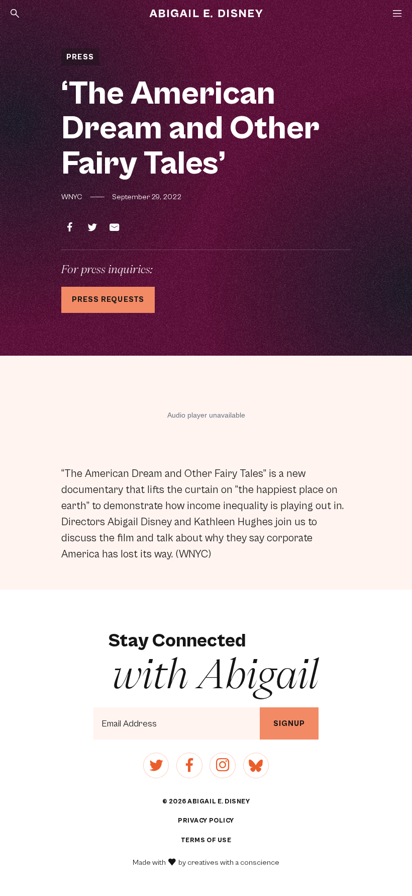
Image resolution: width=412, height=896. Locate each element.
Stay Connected (213, 661)
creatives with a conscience (233, 862)
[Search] (15, 13)
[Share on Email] (114, 227)
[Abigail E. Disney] (206, 13)
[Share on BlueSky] (256, 765)
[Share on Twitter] (92, 227)
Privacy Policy (206, 821)
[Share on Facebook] (69, 227)
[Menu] (397, 13)
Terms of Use (206, 840)
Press (79, 57)
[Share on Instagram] (222, 765)
